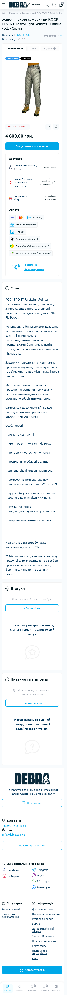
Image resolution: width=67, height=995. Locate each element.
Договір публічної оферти (43, 930)
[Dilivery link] (54, 182)
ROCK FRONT (23, 34)
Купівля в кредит (42, 918)
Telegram (42, 869)
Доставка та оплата (43, 909)
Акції (35, 958)
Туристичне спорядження (10, 915)
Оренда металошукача (46, 913)
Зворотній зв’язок (43, 936)
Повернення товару (44, 940)
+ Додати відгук (32, 608)
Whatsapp (43, 881)
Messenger (43, 887)
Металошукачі (11, 909)
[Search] (54, 5)
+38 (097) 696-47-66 (14, 825)
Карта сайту (39, 945)
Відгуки (36, 923)
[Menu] (4, 4)
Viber (40, 875)
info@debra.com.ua (13, 834)
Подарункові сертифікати (40, 952)
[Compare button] (56, 127)
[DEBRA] (32, 779)
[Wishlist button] (48, 127)
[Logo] (18, 5)
